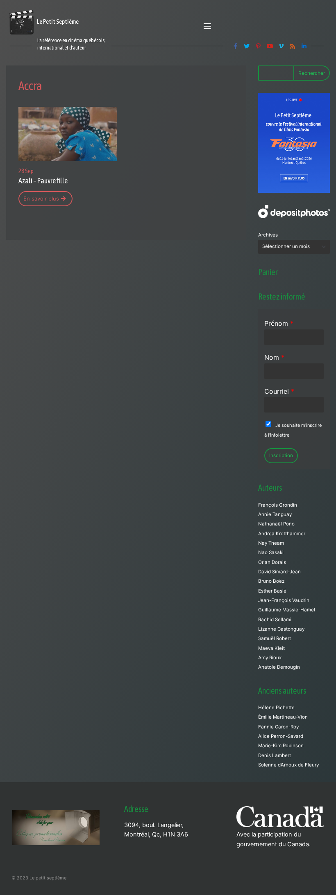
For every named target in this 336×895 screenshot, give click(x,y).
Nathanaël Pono (276, 524)
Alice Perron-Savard (280, 736)
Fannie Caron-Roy (278, 727)
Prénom (278, 323)
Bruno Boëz (271, 581)
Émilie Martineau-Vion (283, 717)
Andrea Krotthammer (281, 534)
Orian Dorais (272, 562)
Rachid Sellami (274, 619)
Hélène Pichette (276, 707)
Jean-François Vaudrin (283, 600)
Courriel (279, 391)
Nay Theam (271, 543)
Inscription (281, 455)
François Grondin (277, 505)
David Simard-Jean (279, 572)
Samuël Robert (274, 638)
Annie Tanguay (275, 514)
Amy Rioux (270, 658)
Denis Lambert (274, 755)
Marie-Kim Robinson (281, 745)
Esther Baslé (272, 591)
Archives (268, 235)
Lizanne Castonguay (281, 629)
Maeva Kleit (271, 648)
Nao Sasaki (271, 552)
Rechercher (311, 73)
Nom (274, 357)
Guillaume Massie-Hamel (286, 610)
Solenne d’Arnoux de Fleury (288, 765)
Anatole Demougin (279, 667)
